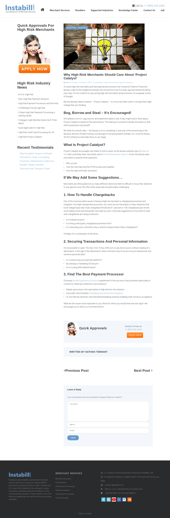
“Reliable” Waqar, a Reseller (31, 165)
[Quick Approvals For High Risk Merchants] (34, 73)
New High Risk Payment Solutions (33, 99)
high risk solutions (126, 82)
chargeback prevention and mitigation (106, 293)
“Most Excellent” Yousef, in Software (35, 153)
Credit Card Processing (65, 494)
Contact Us (149, 10)
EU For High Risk (25, 94)
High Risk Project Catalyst (30, 137)
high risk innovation (111, 82)
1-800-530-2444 (110, 493)
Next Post (142, 370)
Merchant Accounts (63, 479)
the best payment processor (85, 280)
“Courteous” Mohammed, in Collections (36, 161)
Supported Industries (102, 10)
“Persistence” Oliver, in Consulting (34, 157)
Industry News (71, 28)
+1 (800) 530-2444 (154, 5)
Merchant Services (60, 10)
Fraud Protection (62, 498)
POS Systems (61, 483)
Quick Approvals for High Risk (31, 128)
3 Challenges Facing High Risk (31, 108)
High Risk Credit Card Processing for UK (36, 132)
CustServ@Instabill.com (114, 485)
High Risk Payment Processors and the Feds (38, 103)
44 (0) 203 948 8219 (128, 493)
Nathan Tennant (71, 82)
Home (42, 9)
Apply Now (135, 335)
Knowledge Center (128, 10)
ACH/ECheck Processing (65, 486)
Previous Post (77, 370)
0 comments (98, 82)
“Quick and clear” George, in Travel (34, 168)
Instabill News (82, 28)
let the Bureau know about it (115, 154)
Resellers (80, 10)
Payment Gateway (63, 490)
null (162, 10)
